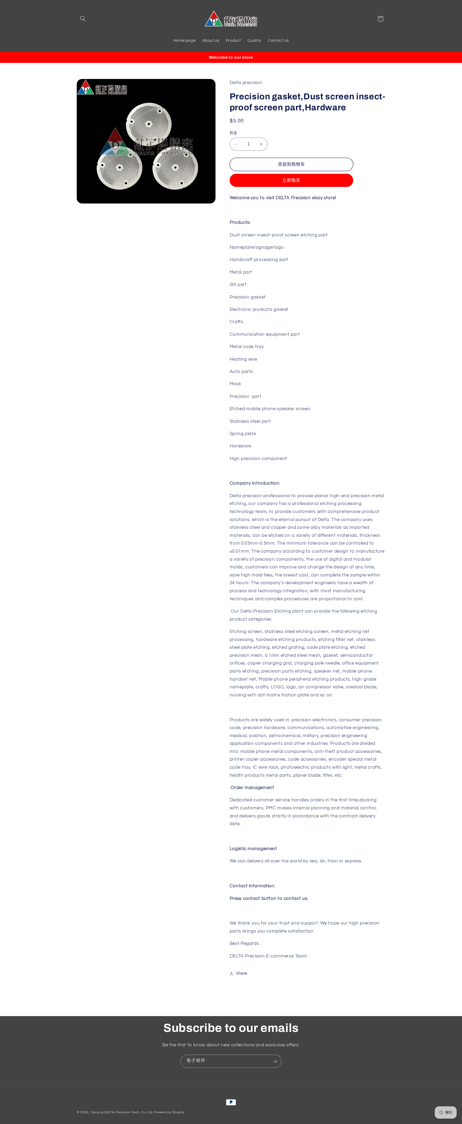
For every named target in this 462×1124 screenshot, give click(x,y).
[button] (83, 19)
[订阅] (275, 1061)
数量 (233, 133)
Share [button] (241, 973)
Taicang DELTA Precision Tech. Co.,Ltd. (121, 1112)
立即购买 (291, 180)
